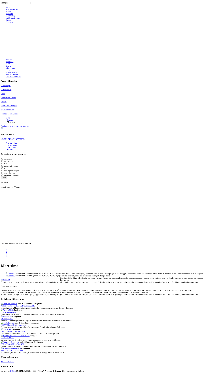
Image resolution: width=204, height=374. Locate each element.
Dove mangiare (11, 143)
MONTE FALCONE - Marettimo (13, 325)
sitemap (8, 20)
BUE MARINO (7, 319)
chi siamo (9, 22)
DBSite (13, 371)
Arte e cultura (6, 90)
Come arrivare (11, 147)
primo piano (10, 68)
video (8, 70)
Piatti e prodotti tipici (9, 106)
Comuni (10, 120)
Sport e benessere (7, 110)
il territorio (9, 62)
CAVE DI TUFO (7, 338)
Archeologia (6, 86)
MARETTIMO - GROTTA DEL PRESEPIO (18, 306)
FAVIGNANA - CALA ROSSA (13, 331)
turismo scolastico (12, 72)
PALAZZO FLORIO (9, 312)
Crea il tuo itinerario (13, 77)
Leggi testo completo (9, 286)
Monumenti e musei (8, 98)
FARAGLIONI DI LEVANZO (13, 344)
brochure (9, 60)
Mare (3, 94)
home (8, 7)
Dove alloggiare (12, 145)
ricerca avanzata (12, 9)
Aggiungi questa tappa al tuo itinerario (15, 126)
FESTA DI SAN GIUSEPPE (12, 351)
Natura (3, 102)
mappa (8, 12)
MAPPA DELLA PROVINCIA (13, 139)
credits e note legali (13, 18)
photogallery (10, 16)
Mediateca (9, 150)
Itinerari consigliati (12, 74)
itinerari (8, 66)
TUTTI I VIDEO (7, 362)
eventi (8, 64)
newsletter (9, 14)
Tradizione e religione (9, 114)
